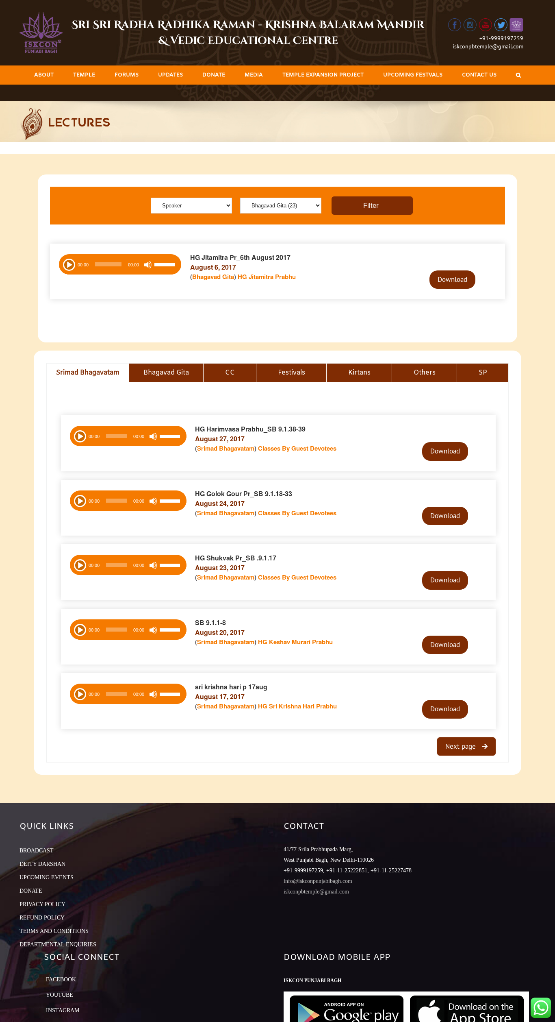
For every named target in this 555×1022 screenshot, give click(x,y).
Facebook (61, 979)
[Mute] (148, 265)
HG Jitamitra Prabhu (267, 276)
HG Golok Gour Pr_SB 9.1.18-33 (243, 493)
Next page (461, 746)
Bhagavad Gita (213, 276)
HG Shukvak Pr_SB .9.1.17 (235, 557)
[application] (120, 264)
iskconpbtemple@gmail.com (488, 46)
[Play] (68, 264)
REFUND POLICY (42, 918)
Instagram (62, 1010)
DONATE (31, 891)
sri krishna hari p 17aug (231, 686)
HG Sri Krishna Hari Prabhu (297, 706)
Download (452, 279)
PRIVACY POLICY (42, 904)
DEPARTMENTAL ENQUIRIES (58, 944)
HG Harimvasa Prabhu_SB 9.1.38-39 (250, 429)
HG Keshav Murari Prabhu (295, 641)
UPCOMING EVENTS (47, 877)
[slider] (165, 265)
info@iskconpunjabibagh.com (318, 881)
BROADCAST (37, 851)
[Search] (518, 75)
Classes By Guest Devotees (297, 448)
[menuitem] (43, 75)
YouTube (59, 995)
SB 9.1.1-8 (210, 622)
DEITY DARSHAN (42, 864)
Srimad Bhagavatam (225, 448)
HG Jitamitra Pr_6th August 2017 (240, 257)
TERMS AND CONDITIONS (54, 931)
